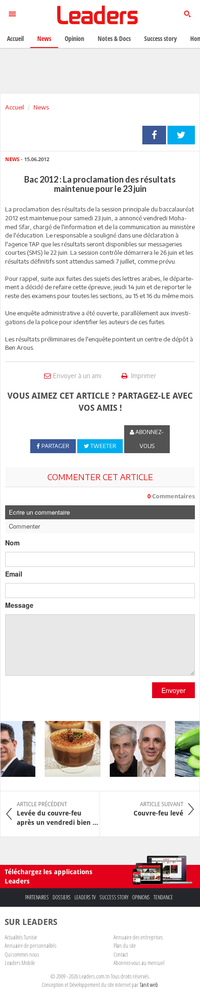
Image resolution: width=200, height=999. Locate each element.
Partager (154, 135)
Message (19, 605)
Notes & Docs (114, 38)
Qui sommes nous (22, 954)
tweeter (181, 135)
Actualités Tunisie (21, 937)
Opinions (141, 897)
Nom (12, 542)
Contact (120, 954)
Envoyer (173, 690)
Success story (114, 897)
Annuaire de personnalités (30, 945)
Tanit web (149, 984)
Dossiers (62, 897)
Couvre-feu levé (158, 809)
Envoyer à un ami (77, 376)
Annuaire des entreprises (138, 937)
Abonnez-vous (149, 438)
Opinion (74, 38)
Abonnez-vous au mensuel (138, 962)
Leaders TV (85, 897)
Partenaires (37, 897)
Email (13, 573)
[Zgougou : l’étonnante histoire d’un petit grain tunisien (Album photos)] (70, 749)
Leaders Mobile (20, 962)
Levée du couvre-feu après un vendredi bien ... (57, 813)
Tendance (163, 897)
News (41, 107)
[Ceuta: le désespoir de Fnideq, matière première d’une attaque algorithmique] (135, 749)
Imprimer (143, 376)
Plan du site (124, 945)
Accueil (14, 107)
